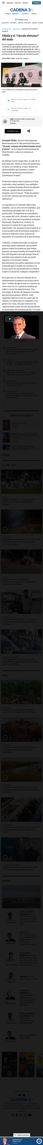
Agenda (34, 23)
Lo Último (7, 14)
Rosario (33, 14)
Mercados (28, 23)
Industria (20, 23)
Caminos (18, 3)
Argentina (15, 14)
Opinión (25, 3)
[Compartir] (28, 131)
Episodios (13, 123)
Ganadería (13, 23)
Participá (36, 3)
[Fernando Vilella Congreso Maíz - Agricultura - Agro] (5, 121)
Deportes (9, 3)
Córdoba (25, 14)
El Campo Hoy (21, 19)
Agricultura (5, 23)
